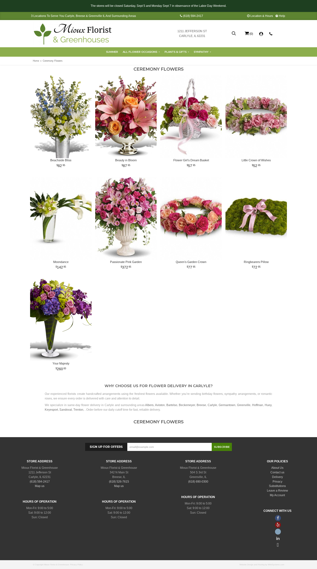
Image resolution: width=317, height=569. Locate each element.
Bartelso (171, 405)
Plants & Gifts (176, 52)
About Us (277, 467)
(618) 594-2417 (193, 15)
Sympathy (201, 52)
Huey (268, 405)
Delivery (277, 477)
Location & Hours (261, 15)
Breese (201, 405)
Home (36, 60)
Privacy (277, 481)
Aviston (160, 405)
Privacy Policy (76, 564)
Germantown (227, 405)
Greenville (243, 405)
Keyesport (51, 409)
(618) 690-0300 (198, 481)
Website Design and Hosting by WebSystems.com (261, 564)
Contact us (277, 472)
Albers (149, 405)
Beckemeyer (187, 405)
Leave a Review (277, 490)
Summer (112, 52)
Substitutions (277, 486)
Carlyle (212, 405)
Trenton (78, 409)
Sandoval (65, 409)
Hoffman (257, 405)
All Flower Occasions (140, 52)
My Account (277, 495)
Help (282, 15)
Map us (39, 486)
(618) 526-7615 (119, 481)
